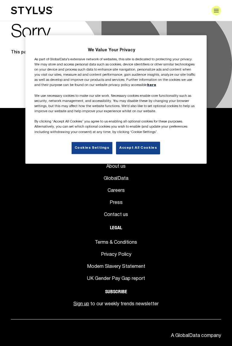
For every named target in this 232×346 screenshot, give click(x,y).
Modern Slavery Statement (116, 266)
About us (116, 165)
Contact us (116, 214)
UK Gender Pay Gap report (116, 278)
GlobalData (116, 178)
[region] (116, 99)
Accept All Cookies (138, 147)
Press (116, 202)
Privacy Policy (116, 254)
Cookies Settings (92, 147)
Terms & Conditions (116, 242)
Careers (116, 190)
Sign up (81, 303)
